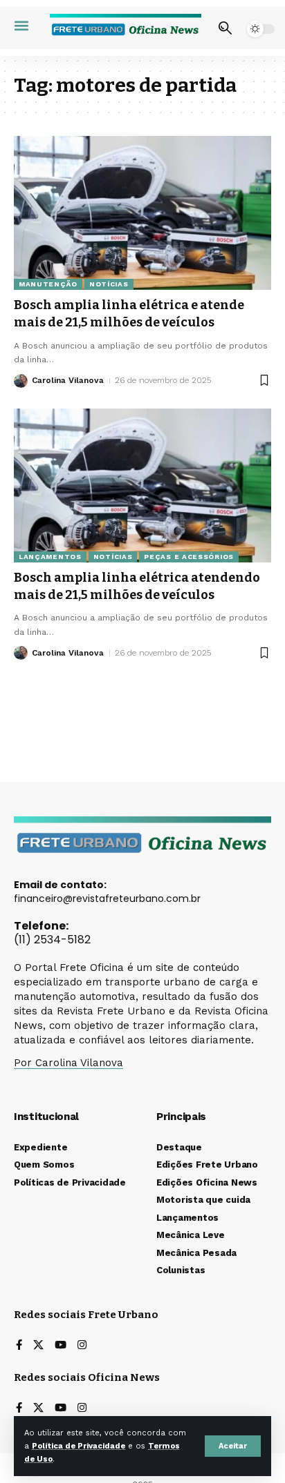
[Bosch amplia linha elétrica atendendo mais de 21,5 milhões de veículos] (142, 485)
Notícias (109, 284)
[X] (38, 1346)
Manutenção (48, 284)
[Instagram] (82, 1346)
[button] (233, 1446)
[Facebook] (19, 1346)
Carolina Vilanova (68, 380)
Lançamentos (50, 556)
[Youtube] (60, 1346)
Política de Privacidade (78, 1446)
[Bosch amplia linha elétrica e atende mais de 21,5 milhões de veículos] (142, 213)
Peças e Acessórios (189, 556)
